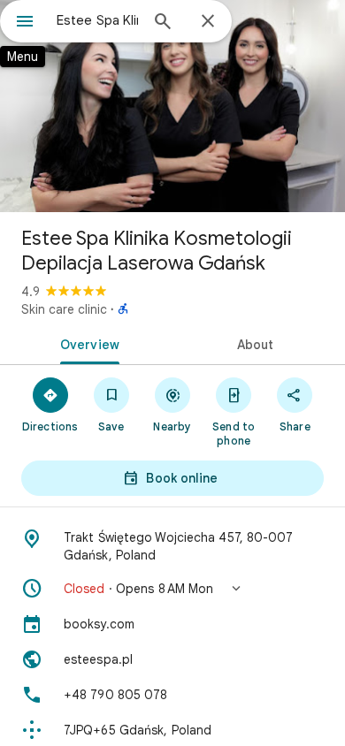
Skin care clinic (64, 309)
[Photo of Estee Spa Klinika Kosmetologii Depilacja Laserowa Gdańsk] (172, 106)
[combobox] (97, 20)
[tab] (86, 343)
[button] (172, 588)
